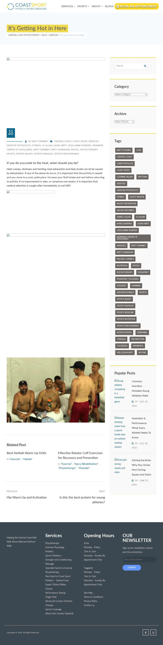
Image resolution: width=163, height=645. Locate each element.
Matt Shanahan (60, 150)
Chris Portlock (125, 164)
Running (136, 286)
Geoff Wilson (137, 197)
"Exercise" (15, 459)
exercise (94, 141)
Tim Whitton (137, 339)
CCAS (138, 150)
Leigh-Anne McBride (79, 146)
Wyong (142, 353)
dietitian (142, 177)
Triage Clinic (51, 597)
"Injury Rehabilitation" (86, 464)
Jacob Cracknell (125, 210)
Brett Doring (124, 150)
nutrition (122, 266)
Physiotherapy (89, 150)
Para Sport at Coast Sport (58, 576)
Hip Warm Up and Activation (27, 497)
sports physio (124, 332)
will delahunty (125, 353)
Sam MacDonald (125, 292)
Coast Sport (80, 141)
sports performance (66, 154)
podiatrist (143, 272)
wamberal (138, 346)
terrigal (121, 339)
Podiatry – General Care (57, 580)
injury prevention (126, 204)
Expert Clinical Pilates (55, 585)
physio (75, 150)
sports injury (24, 154)
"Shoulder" (84, 468)
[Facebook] (146, 632)
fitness (36, 146)
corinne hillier (125, 177)
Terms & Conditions (93, 597)
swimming (142, 332)
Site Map (88, 593)
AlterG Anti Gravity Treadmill (59, 614)
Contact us (89, 605)
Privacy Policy (90, 601)
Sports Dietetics (53, 556)
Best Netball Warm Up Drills (27, 453)
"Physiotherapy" (67, 468)
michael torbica (125, 259)
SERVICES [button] (67, 6)
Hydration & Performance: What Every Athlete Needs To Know (141, 428)
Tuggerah (122, 346)
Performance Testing (55, 593)
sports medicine (125, 312)
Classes (48, 589)
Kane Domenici (124, 224)
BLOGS (109, 6)
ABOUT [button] (96, 6)
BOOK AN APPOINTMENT (138, 6)
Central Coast (62, 141)
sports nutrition (126, 319)
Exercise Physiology (19, 146)
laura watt (60, 146)
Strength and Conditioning (58, 560)
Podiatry (121, 286)
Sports (11, 154)
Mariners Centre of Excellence (127, 238)
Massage (121, 246)
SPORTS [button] (82, 6)
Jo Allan (47, 146)
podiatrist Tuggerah (128, 279)
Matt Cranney (40, 141)
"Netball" (27, 459)
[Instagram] (153, 632)
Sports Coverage (53, 609)
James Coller (124, 217)
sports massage (43, 154)
